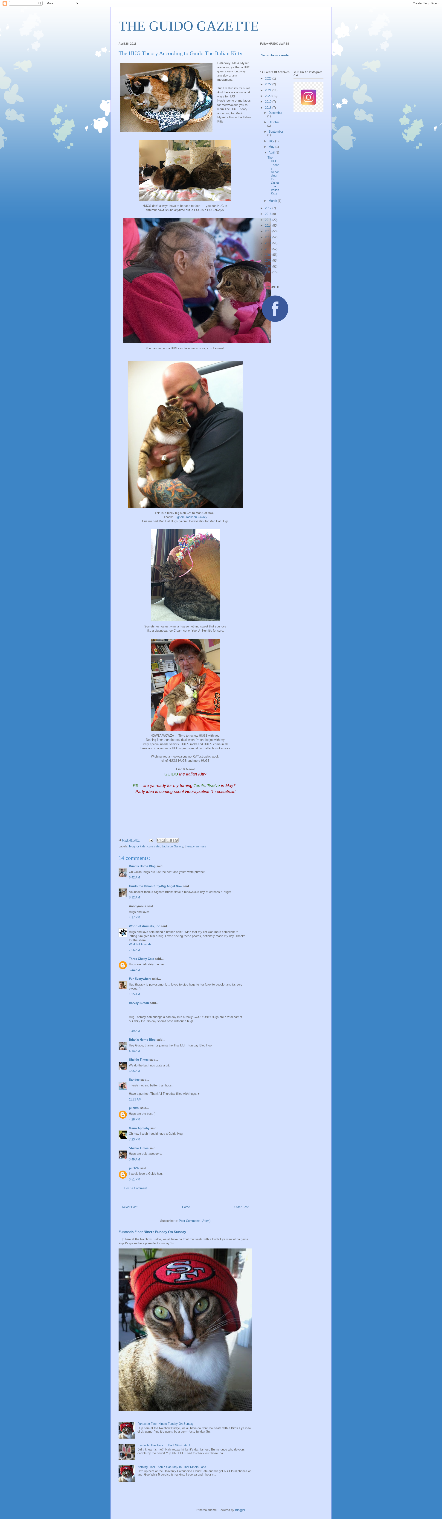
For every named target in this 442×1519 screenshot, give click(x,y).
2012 (268, 237)
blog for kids (137, 846)
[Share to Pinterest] (176, 840)
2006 (268, 272)
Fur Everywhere (140, 978)
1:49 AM (134, 1031)
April (272, 152)
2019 (268, 101)
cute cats (153, 846)
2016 (268, 214)
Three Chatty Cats (141, 958)
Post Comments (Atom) (194, 1221)
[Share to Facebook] (172, 840)
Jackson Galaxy (172, 846)
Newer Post (129, 1207)
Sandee (134, 1079)
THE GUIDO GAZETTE (189, 26)
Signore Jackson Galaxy (190, 517)
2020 (268, 96)
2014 (268, 225)
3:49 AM (134, 1159)
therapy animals (195, 846)
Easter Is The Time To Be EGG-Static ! (163, 1445)
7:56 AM (134, 950)
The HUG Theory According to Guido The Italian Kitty (273, 175)
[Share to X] (167, 840)
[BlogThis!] (163, 840)
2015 (268, 220)
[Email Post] (150, 840)
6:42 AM (134, 877)
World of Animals (140, 944)
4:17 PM (134, 917)
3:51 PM (134, 1179)
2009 (268, 254)
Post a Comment (135, 1188)
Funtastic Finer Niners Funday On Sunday (152, 1232)
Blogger (240, 1510)
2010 (268, 249)
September (276, 131)
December (275, 112)
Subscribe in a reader (275, 55)
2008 (268, 260)
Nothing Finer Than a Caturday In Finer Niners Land (171, 1467)
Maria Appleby (139, 1128)
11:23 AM (135, 1099)
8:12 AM (134, 897)
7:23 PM (134, 1139)
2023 (268, 78)
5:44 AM (134, 970)
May (272, 146)
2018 (268, 107)
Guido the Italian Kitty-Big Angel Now (155, 886)
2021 (268, 90)
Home (186, 1207)
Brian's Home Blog (142, 866)
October (274, 122)
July (272, 141)
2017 (268, 208)
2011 (268, 243)
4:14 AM (134, 1051)
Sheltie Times (138, 1059)
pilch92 (134, 1108)
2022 (268, 84)
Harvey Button (139, 1003)
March (273, 200)
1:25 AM (134, 994)
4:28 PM (134, 1119)
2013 (268, 231)
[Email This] (159, 840)
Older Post (241, 1207)
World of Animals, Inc (144, 926)
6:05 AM (134, 1071)
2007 (268, 266)
